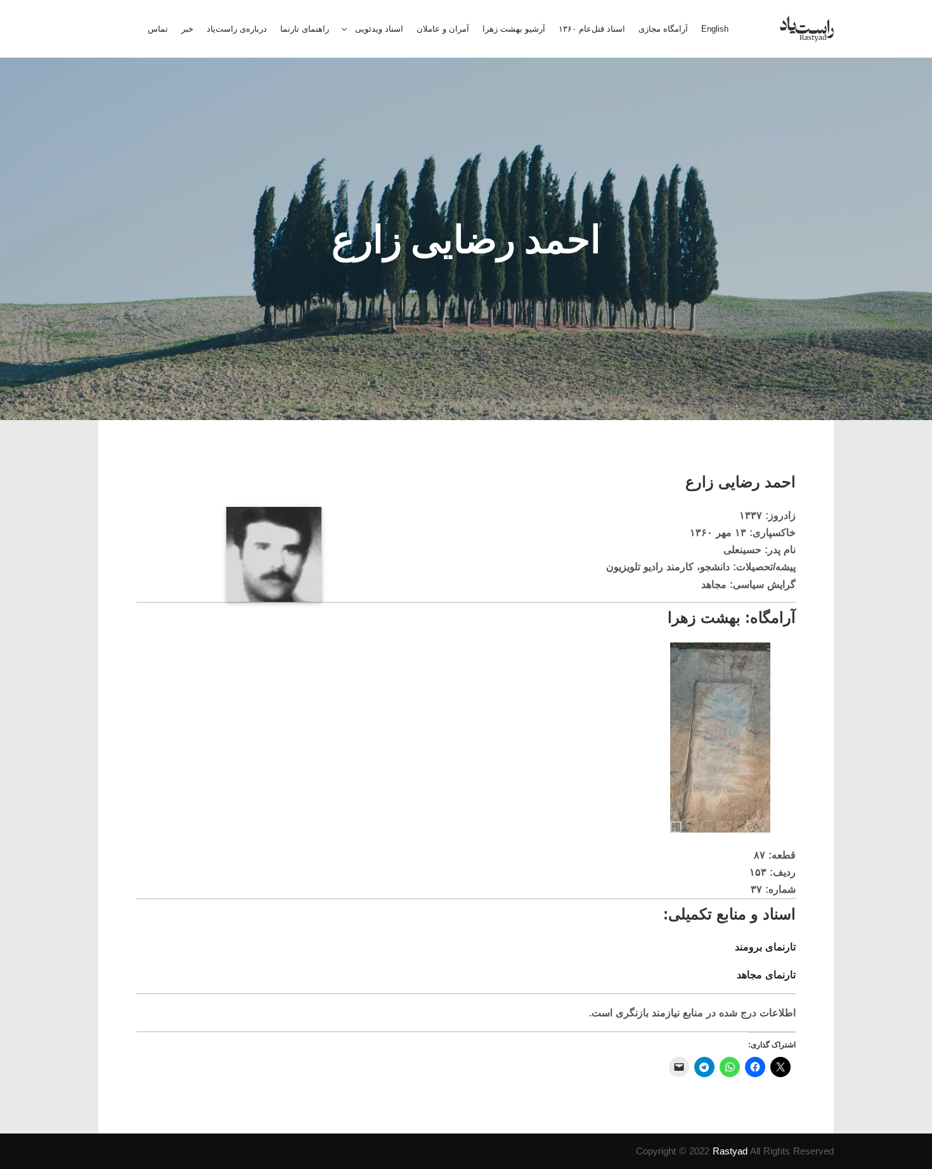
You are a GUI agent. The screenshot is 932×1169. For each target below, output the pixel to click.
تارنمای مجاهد (766, 974)
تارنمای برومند (765, 947)
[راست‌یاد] (807, 29)
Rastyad (730, 1151)
